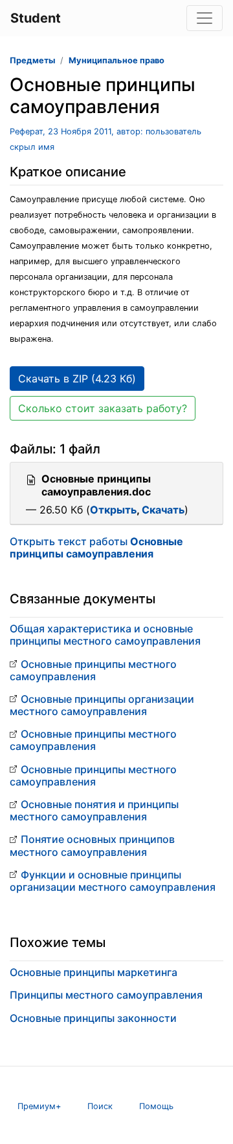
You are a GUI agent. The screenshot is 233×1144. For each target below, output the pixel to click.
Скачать (163, 509)
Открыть (113, 509)
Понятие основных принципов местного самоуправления (92, 845)
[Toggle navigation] (204, 18)
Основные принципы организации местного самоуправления (102, 705)
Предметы (32, 60)
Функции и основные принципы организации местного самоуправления (113, 880)
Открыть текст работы (96, 547)
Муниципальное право (116, 60)
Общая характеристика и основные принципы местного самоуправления (105, 634)
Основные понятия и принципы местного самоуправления (94, 810)
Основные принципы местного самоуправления (93, 670)
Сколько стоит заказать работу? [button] (102, 408)
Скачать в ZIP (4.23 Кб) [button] (77, 378)
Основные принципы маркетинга (93, 972)
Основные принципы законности (93, 1018)
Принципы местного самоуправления (106, 994)
